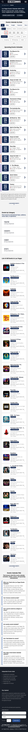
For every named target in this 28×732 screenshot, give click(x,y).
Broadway (6, 39)
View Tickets (24, 51)
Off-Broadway (15, 39)
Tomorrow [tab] (19, 25)
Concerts (11, 36)
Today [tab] (7, 25)
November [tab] (20, 28)
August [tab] (3, 28)
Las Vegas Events (5, 5)
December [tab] (25, 28)
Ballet (22, 39)
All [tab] (2, 25)
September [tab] (9, 28)
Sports (24, 36)
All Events (4, 36)
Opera (14, 43)
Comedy (18, 36)
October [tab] (14, 28)
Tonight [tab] (13, 25)
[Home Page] (14, 2)
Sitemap (12, 729)
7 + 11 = (4, 720)
